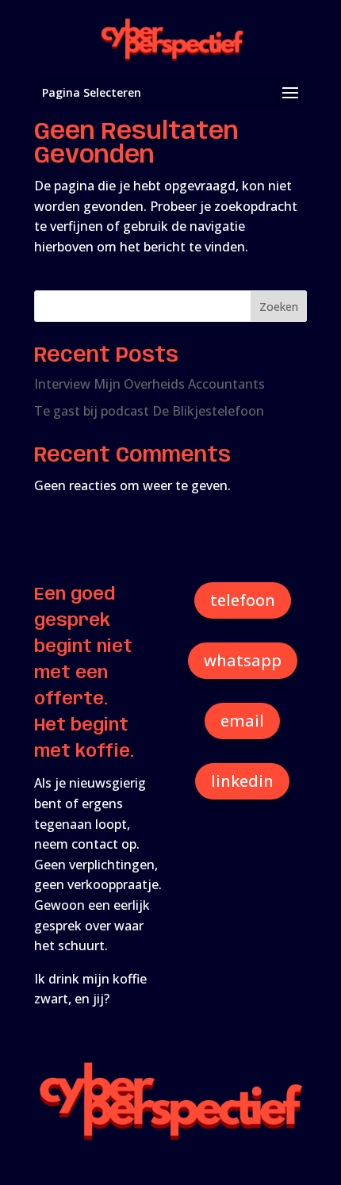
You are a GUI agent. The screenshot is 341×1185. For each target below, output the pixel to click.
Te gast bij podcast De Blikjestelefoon (149, 411)
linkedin (242, 781)
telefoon (242, 600)
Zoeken (278, 306)
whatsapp (243, 660)
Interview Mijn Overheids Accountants (149, 384)
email (242, 720)
